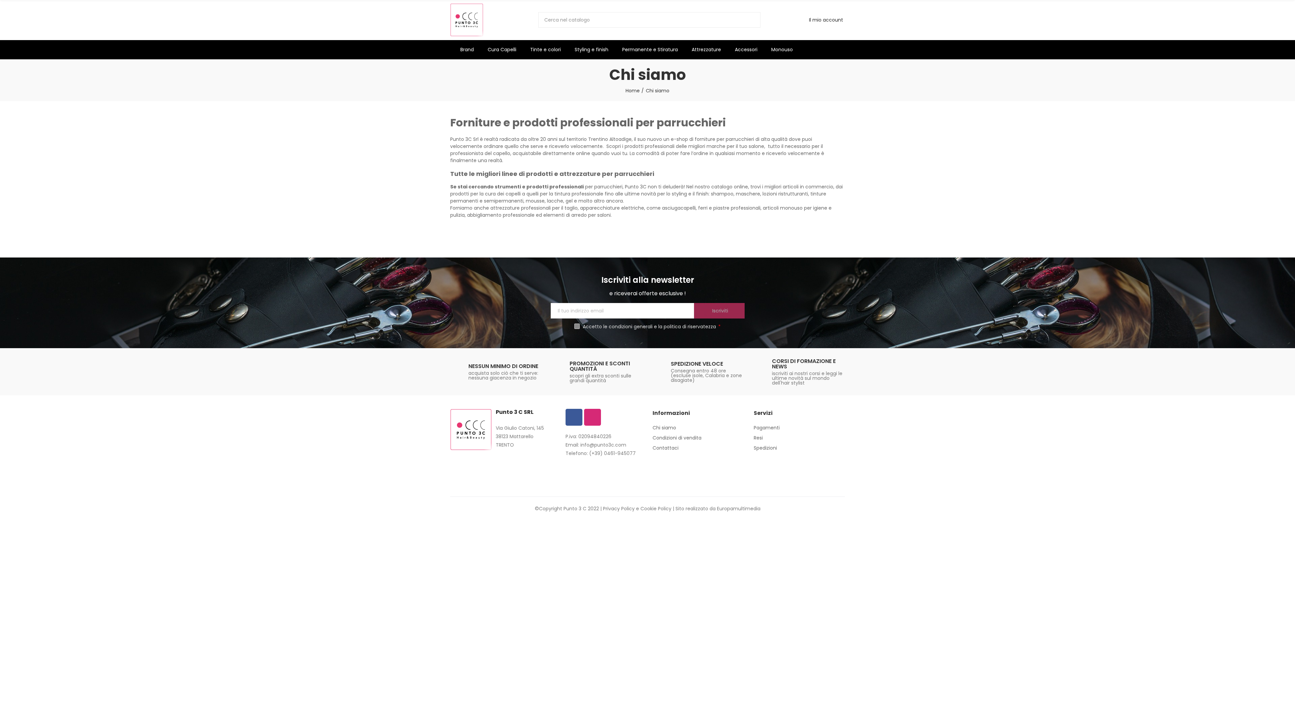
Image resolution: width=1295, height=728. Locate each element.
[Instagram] (592, 417)
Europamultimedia (738, 508)
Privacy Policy (619, 508)
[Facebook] (574, 417)
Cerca (749, 20)
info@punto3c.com (603, 445)
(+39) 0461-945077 (612, 453)
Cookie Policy (655, 508)
